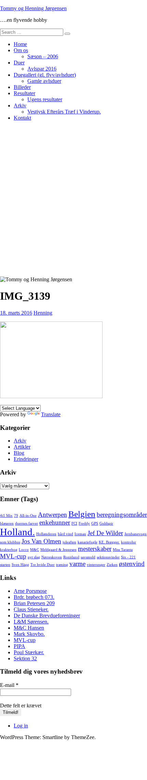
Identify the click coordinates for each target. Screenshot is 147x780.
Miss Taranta (123, 550)
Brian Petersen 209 (34, 603)
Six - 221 (128, 557)
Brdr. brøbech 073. (34, 597)
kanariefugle (87, 542)
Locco (24, 550)
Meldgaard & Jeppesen (58, 550)
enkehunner (54, 522)
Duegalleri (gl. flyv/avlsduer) (45, 75)
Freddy (84, 523)
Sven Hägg (20, 565)
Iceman (80, 534)
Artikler (22, 447)
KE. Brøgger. (109, 542)
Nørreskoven (51, 557)
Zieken (112, 565)
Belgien (81, 514)
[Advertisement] (73, 199)
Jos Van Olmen (41, 541)
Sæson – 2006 (42, 56)
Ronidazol (71, 557)
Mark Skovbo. (29, 634)
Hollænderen (46, 534)
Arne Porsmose (30, 591)
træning (62, 565)
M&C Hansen (29, 628)
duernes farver (26, 523)
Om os (21, 50)
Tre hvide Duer (42, 565)
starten (5, 565)
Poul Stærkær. (29, 652)
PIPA (19, 646)
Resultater (24, 93)
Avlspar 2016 (41, 69)
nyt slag (34, 557)
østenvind (132, 563)
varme (77, 563)
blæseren (7, 523)
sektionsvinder (108, 557)
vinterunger (96, 565)
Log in (21, 726)
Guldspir (106, 523)
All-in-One (28, 516)
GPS (94, 523)
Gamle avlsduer (44, 81)
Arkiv (20, 105)
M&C (34, 550)
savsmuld (88, 557)
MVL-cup (13, 556)
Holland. (17, 531)
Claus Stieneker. (31, 609)
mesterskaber (94, 548)
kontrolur (128, 542)
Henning (43, 313)
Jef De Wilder (105, 533)
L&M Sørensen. (31, 622)
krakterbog (8, 550)
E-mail (9, 685)
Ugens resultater (44, 99)
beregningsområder (122, 514)
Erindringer (26, 459)
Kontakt (22, 118)
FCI (74, 523)
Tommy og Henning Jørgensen (33, 8)
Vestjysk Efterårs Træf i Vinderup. (64, 112)
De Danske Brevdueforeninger (47, 615)
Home (20, 44)
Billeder (22, 87)
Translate (51, 414)
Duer (19, 62)
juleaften (69, 542)
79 (16, 516)
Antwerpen (52, 514)
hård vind (65, 534)
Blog (19, 453)
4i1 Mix (6, 516)
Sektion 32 (25, 658)
